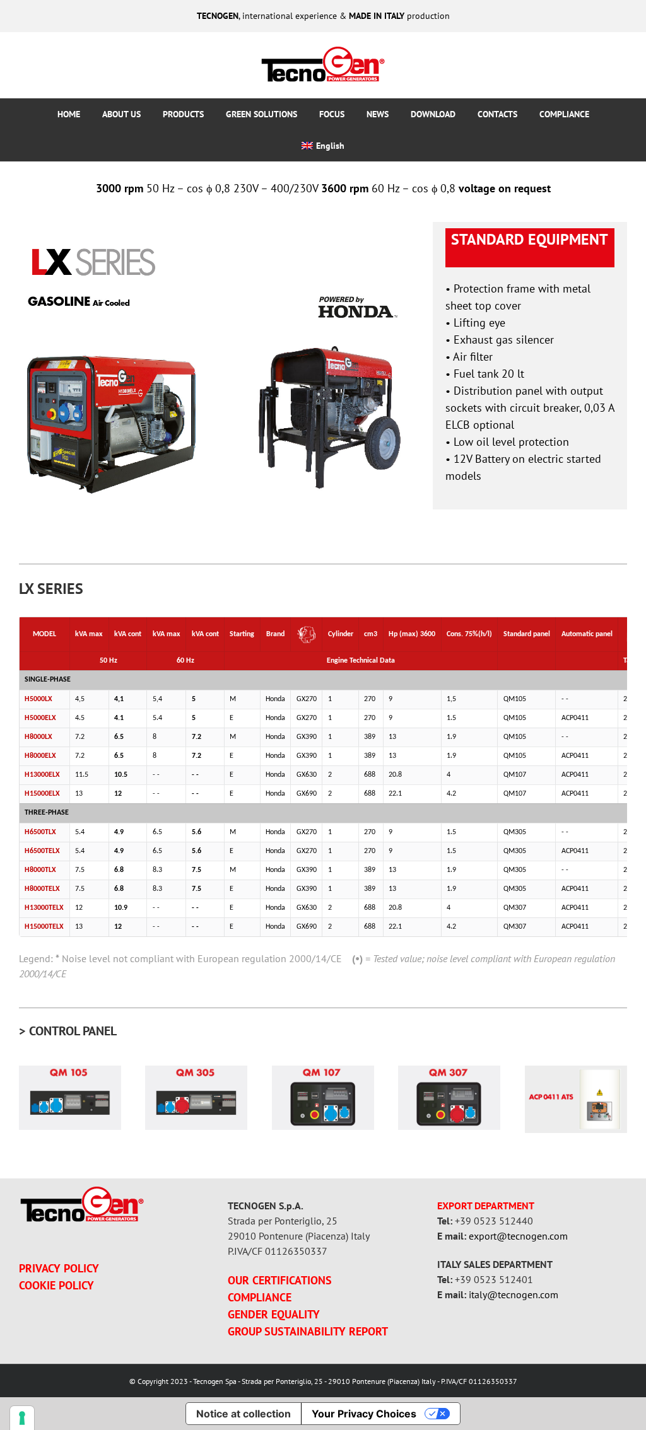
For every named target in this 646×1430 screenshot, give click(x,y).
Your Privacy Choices (364, 1413)
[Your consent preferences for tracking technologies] (22, 1418)
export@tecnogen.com (518, 1235)
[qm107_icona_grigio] (323, 1071)
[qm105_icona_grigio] (70, 1071)
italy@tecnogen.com (513, 1294)
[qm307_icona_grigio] (449, 1071)
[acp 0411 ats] (576, 1071)
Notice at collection (243, 1413)
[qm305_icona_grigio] (196, 1071)
